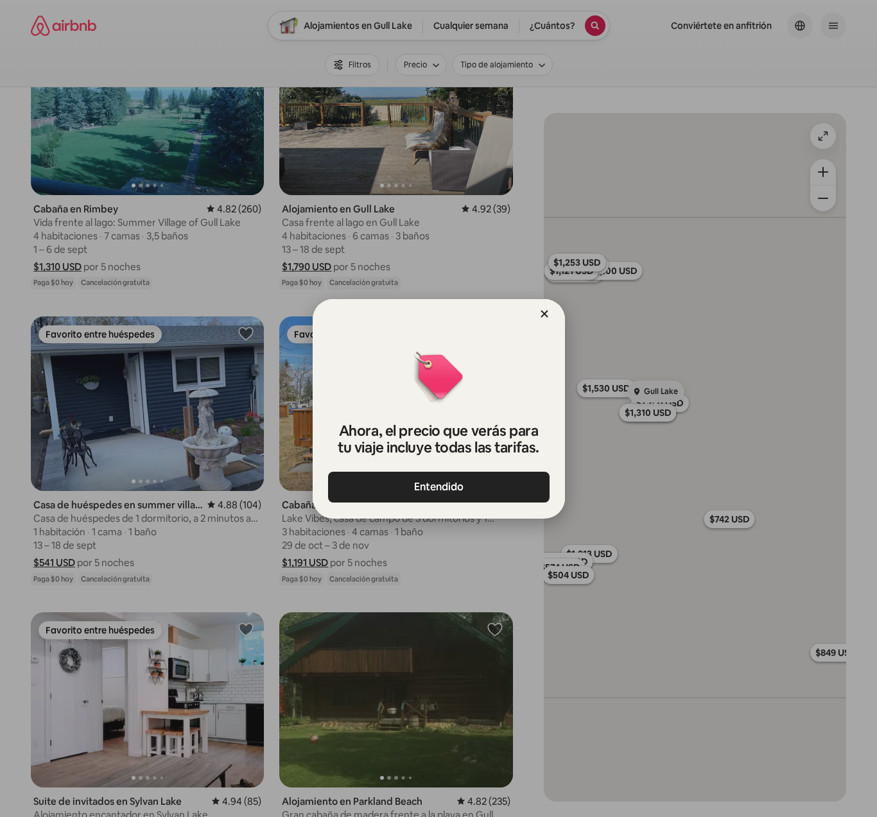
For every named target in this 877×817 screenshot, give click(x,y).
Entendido (439, 487)
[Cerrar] (544, 314)
